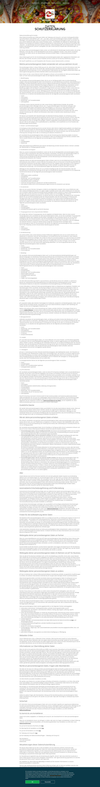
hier (72, 620)
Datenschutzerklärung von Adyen (52, 400)
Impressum (66, 3)
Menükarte (35, 3)
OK (32, 782)
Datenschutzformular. (25, 723)
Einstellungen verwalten (55, 775)
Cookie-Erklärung (28, 310)
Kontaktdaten (56, 3)
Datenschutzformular (52, 508)
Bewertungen (45, 3)
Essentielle (48, 782)
